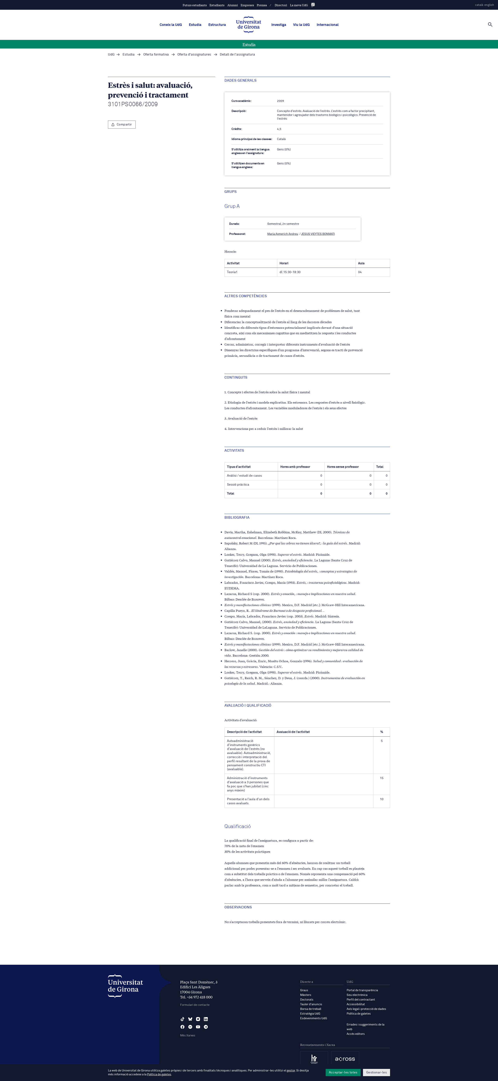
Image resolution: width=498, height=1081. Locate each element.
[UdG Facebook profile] (182, 1027)
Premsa (262, 5)
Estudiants (217, 5)
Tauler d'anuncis (311, 1004)
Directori (281, 5)
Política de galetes (359, 1013)
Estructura (217, 25)
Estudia (195, 25)
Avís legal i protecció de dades (366, 1009)
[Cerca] (490, 24)
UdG (111, 54)
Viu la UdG (301, 25)
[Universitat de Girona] (125, 987)
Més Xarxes (187, 1035)
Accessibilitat (356, 1004)
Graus (304, 990)
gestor (291, 1070)
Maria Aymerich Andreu (282, 234)
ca (479, 5)
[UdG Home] (248, 25)
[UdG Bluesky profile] (190, 1019)
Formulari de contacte (195, 1004)
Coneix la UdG (171, 25)
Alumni (232, 5)
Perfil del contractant (361, 999)
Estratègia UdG (310, 1013)
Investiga (278, 25)
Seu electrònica (357, 995)
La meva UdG (299, 5)
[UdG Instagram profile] (198, 1019)
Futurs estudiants (195, 5)
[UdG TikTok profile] (182, 1019)
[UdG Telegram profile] (205, 1027)
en (489, 5)
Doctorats (306, 999)
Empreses (247, 5)
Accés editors (356, 1034)
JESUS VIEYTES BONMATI (318, 234)
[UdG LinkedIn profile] (205, 1019)
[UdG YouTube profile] (198, 1027)
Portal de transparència (362, 990)
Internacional (327, 25)
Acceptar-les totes (343, 1072)
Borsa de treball (310, 1009)
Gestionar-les (376, 1072)
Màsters (305, 995)
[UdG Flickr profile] (190, 1027)
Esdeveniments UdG (313, 1018)
